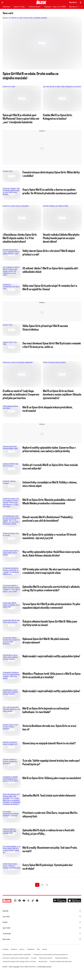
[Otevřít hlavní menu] (2, 2)
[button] (60, 900)
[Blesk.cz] (41, 2)
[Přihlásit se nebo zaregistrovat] (80, 2)
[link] (15, 900)
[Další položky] (81, 6)
